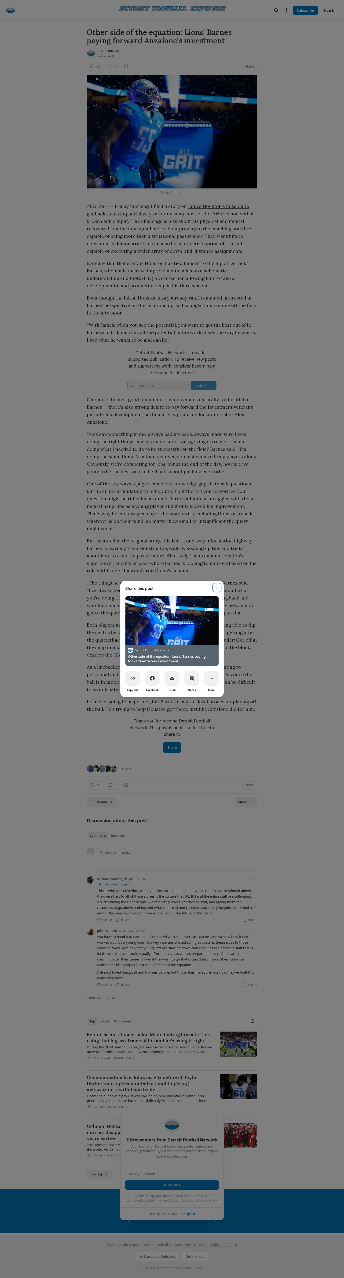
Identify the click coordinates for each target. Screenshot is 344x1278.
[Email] (172, 678)
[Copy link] (132, 678)
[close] (217, 587)
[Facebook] (152, 678)
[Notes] (191, 678)
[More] (211, 678)
